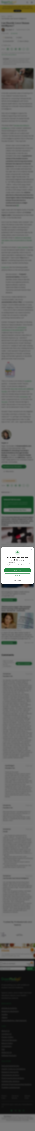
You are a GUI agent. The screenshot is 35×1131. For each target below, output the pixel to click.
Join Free (17, 570)
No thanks (17, 580)
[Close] (31, 549)
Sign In (17, 576)
